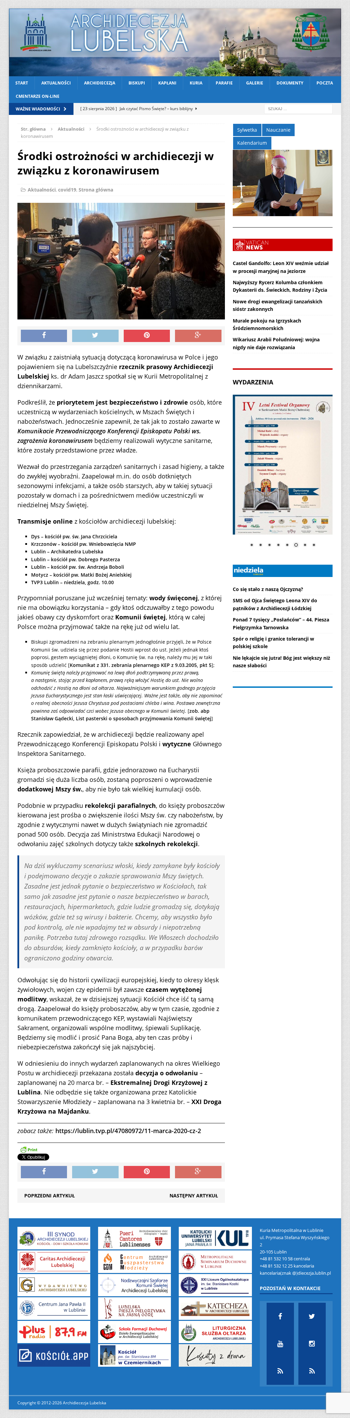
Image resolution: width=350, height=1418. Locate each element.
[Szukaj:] (298, 108)
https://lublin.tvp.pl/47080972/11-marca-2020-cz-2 (128, 1131)
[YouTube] (280, 1343)
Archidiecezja (99, 83)
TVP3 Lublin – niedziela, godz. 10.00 (72, 582)
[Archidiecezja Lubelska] (175, 42)
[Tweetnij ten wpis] (95, 336)
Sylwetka (247, 130)
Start (21, 83)
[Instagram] (312, 1343)
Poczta (325, 83)
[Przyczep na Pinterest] (147, 336)
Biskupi (137, 83)
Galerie (254, 83)
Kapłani (167, 83)
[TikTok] (280, 1371)
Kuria (196, 83)
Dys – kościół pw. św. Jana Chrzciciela (74, 536)
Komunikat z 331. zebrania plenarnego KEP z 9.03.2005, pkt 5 (141, 665)
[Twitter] (312, 1316)
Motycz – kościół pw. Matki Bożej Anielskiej (81, 575)
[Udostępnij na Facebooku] (44, 336)
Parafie (224, 83)
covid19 (67, 189)
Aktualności (56, 83)
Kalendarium (252, 143)
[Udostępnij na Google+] (198, 336)
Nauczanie (278, 130)
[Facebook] (280, 1316)
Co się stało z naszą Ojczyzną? (268, 589)
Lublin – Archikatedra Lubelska (67, 551)
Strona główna (96, 189)
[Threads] (312, 1371)
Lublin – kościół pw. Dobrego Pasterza (75, 559)
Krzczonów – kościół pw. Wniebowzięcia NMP (83, 544)
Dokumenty (290, 83)
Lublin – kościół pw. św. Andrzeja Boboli (77, 567)
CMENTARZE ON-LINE (37, 96)
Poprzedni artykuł (49, 1195)
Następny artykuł (194, 1195)
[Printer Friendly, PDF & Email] (28, 1149)
